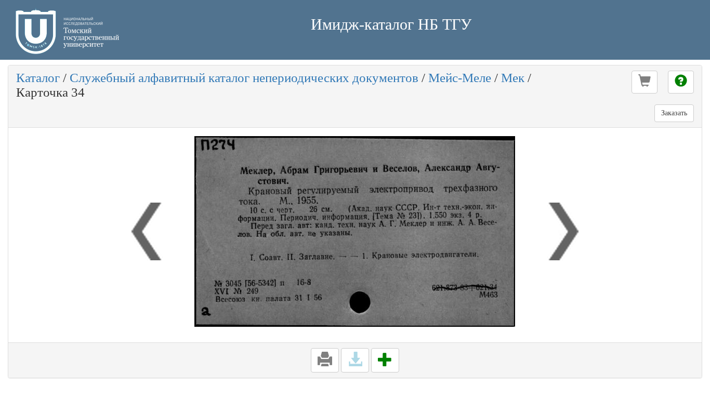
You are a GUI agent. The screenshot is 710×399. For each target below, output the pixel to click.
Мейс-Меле (459, 78)
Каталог (38, 78)
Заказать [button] (674, 113)
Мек (512, 78)
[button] (645, 82)
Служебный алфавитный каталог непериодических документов (244, 78)
